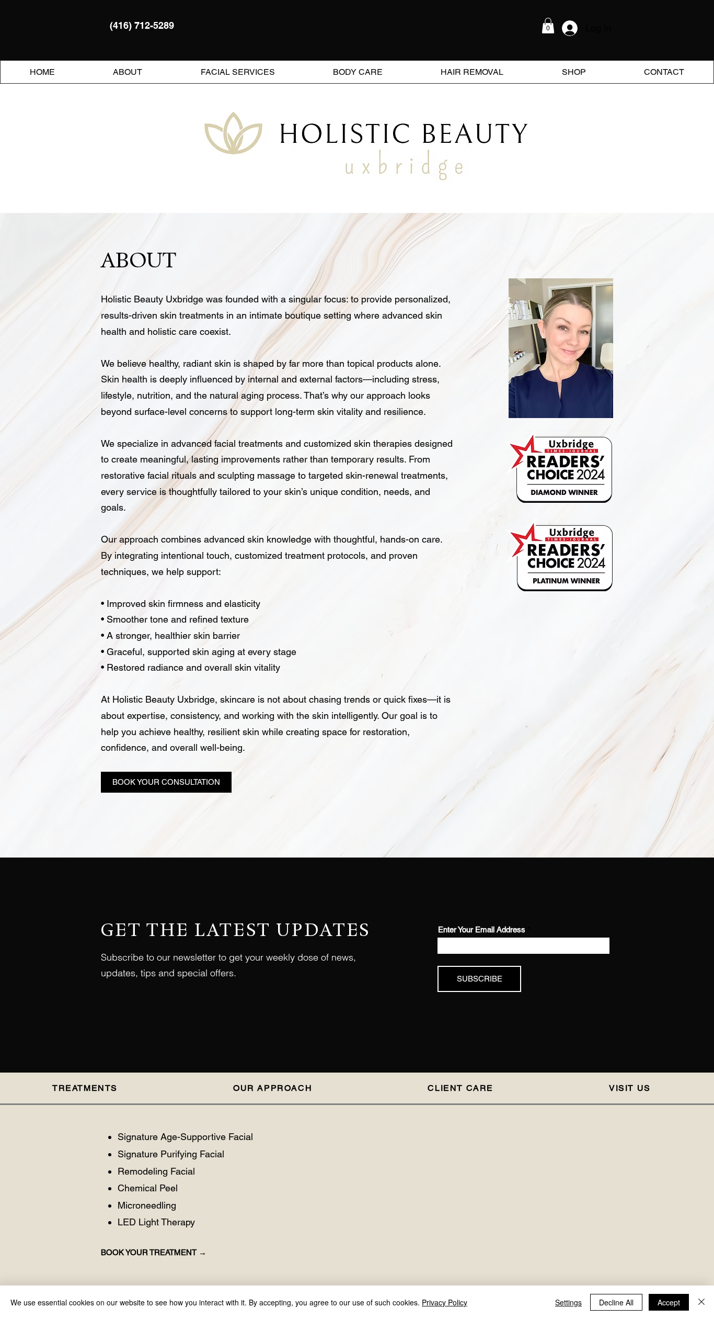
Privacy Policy (444, 1302)
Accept (669, 1302)
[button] (548, 25)
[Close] (701, 1302)
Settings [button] (568, 1302)
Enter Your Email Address (481, 929)
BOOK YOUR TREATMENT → (153, 1252)
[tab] (90, 1089)
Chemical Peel (148, 1187)
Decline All (616, 1302)
